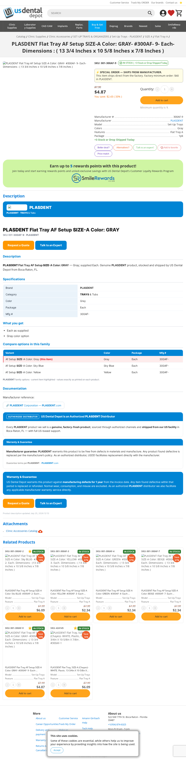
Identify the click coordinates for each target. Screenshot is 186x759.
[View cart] (179, 13)
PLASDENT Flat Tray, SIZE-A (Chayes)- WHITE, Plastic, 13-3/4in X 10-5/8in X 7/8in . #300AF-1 (69, 670)
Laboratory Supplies (30, 26)
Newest (143, 26)
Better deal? (104, 147)
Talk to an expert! (145, 147)
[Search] (150, 13)
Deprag (114, 26)
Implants (63, 26)
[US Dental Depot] (23, 17)
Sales (158, 26)
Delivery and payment (42, 732)
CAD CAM (47, 26)
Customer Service (119, 2)
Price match (103, 153)
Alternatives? (122, 147)
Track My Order (67, 724)
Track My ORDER (140, 2)
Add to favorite (170, 147)
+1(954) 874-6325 (117, 724)
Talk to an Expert (51, 245)
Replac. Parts (79, 26)
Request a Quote (18, 245)
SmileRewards (174, 26)
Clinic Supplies (12, 26)
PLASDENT (177, 120)
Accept (57, 750)
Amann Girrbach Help (91, 720)
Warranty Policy (44, 740)
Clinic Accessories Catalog (22, 531)
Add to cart (161, 100)
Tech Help (87, 728)
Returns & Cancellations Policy (46, 748)
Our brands (157, 2)
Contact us (171, 2)
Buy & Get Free (97, 26)
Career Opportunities (47, 724)
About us (41, 718)
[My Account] (163, 13)
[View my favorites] (171, 13)
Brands (128, 26)
